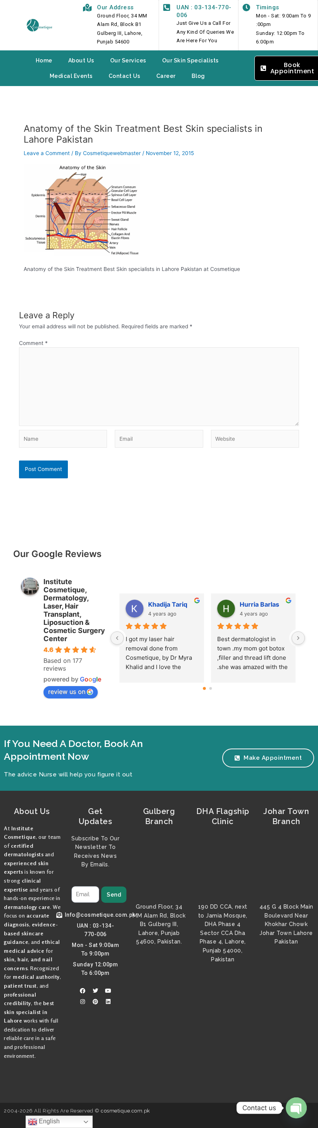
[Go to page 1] (210, 688)
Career (166, 76)
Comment (33, 343)
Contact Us (124, 76)
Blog (198, 76)
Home (44, 60)
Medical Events (71, 76)
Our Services (128, 60)
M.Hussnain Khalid (264, 604)
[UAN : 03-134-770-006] (167, 8)
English (48, 1121)
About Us (81, 60)
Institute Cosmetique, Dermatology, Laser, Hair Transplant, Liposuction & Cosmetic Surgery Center (74, 610)
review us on (66, 691)
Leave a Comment (47, 153)
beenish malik (169, 604)
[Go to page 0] (204, 688)
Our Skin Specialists (190, 60)
